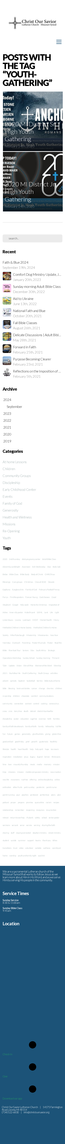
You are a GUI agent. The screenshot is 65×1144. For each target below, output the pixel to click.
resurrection (51, 810)
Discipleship (11, 482)
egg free (34, 718)
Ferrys (5, 597)
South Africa (41, 650)
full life (58, 726)
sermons (6, 825)
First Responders (17, 597)
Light (57, 612)
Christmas (28, 582)
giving (47, 734)
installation (17, 756)
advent (5, 680)
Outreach (16, 642)
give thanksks (38, 734)
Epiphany (6, 589)
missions (11, 772)
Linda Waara (8, 620)
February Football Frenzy (49, 589)
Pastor (50, 642)
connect (28, 703)
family (41, 726)
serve (22, 825)
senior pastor (54, 817)
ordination (7, 787)
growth (34, 741)
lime (4, 764)
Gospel (15, 604)
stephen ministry (40, 832)
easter (16, 718)
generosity (26, 734)
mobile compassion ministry (37, 772)
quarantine (39, 802)
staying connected (23, 832)
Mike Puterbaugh (17, 635)
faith (49, 718)
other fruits (17, 787)
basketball (31, 680)
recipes (56, 802)
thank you (46, 840)
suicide (13, 840)
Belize (5, 574)
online (57, 779)
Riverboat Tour (15, 650)
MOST (35, 620)
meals (32, 764)
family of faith (31, 726)
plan (59, 794)
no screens (15, 779)
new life (6, 779)
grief (27, 741)
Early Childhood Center (19, 489)
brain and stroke (23, 688)
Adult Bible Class (49, 559)
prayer (13, 802)
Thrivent (55, 658)
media (39, 764)
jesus (26, 756)
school (44, 817)
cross (5, 711)
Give (5, 1076)
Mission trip (31, 635)
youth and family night (27, 855)
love (9, 764)
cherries (50, 688)
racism (48, 802)
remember (19, 810)
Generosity (10, 510)
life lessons (56, 756)
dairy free (18, 711)
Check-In (7, 1054)
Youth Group (43, 673)
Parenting (26, 642)
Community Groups (17, 476)
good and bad (8, 741)
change (42, 688)
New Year (54, 635)
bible (4, 688)
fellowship (50, 726)
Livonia (18, 620)
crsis (10, 711)
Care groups (17, 582)
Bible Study (24, 574)
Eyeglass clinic (18, 589)
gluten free (56, 734)
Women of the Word (43, 665)
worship (12, 855)
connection (18, 703)
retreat (5, 817)
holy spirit (39, 749)
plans (53, 794)
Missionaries (43, 635)
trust (15, 848)
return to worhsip (17, 817)
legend (40, 756)
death (26, 711)
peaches (25, 794)
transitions (7, 848)
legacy (32, 756)
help (31, 749)
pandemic (40, 787)
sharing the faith (48, 825)
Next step (6, 642)
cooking (44, 703)
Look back (27, 620)
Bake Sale (56, 566)
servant (15, 825)
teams (38, 840)
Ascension (26, 566)
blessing (11, 688)
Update (12, 665)
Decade (51, 582)
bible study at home (52, 680)
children (16, 696)
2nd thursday (14, 559)
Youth (7, 538)
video (21, 848)
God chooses (44, 597)
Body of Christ (37, 574)
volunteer (29, 848)
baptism (21, 680)
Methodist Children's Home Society (17, 627)
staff (12, 832)
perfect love (44, 794)
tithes (55, 840)
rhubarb (29, 817)
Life (51, 612)
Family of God (12, 503)
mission (20, 772)
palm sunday (29, 787)
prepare (21, 802)
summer (22, 840)
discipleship (7, 718)
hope (47, 749)
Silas (32, 650)
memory (47, 764)
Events (7, 496)
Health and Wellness (17, 517)
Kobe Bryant (30, 612)
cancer (34, 688)
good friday (19, 741)
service (29, 825)
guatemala (43, 741)
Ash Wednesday (38, 566)
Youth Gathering (29, 673)
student (6, 840)
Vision (19, 665)
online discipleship (45, 779)
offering (33, 779)
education (25, 718)
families (56, 718)
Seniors (26, 650)
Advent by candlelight (11, 566)
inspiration (7, 756)
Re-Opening (11, 531)
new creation (55, 772)
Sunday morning (43, 658)
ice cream (55, 749)
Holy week (24, 604)
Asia (49, 566)
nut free (24, 779)
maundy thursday (20, 764)
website (38, 848)
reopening (30, 810)
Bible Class (13, 574)
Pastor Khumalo (38, 642)
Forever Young (31, 597)
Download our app (12, 1098)
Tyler (5, 665)
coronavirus (54, 703)
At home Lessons (15, 462)
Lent (46, 612)
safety (37, 817)
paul (18, 794)
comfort (34, 696)
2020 (5, 559)
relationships (8, 810)
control (36, 703)
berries (39, 680)
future (10, 734)
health (13, 749)
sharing (6, 832)
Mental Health (46, 620)
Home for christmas (39, 604)
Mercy (56, 620)
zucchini (41, 855)
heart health (23, 749)
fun (4, 734)
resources (40, 810)
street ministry (54, 832)
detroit (33, 711)
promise (29, 802)
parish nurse (51, 787)
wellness (46, 848)
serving (37, 825)
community (7, 703)
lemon (47, 756)
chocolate (25, 696)
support (30, 840)
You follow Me (14, 673)
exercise (42, 718)
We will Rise (28, 665)
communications (46, 696)
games (17, 734)
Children (9, 469)
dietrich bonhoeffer (45, 711)
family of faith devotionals (13, 726)
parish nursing (8, 794)
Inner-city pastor (16, 612)
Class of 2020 (40, 582)
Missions (9, 524)
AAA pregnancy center (31, 559)
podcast (6, 802)
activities (54, 673)
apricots (13, 680)
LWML (39, 612)
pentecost (34, 794)
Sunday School (28, 658)
